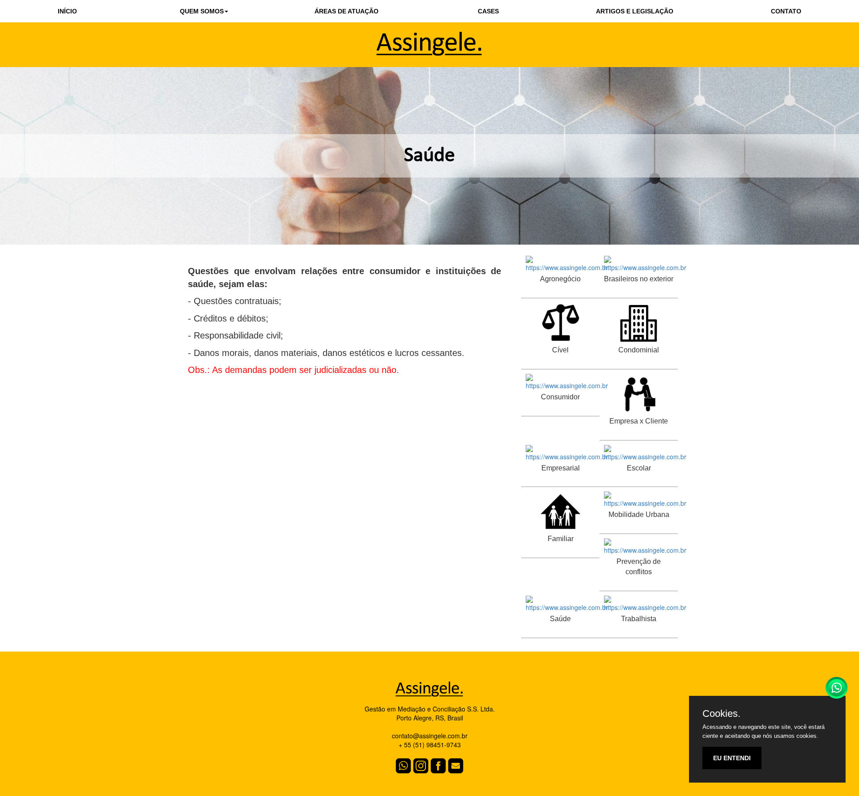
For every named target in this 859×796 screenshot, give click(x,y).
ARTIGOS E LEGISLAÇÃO (634, 11)
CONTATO (786, 11)
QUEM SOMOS (202, 11)
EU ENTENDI (732, 758)
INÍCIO (67, 11)
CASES (488, 11)
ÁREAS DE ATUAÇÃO (346, 11)
